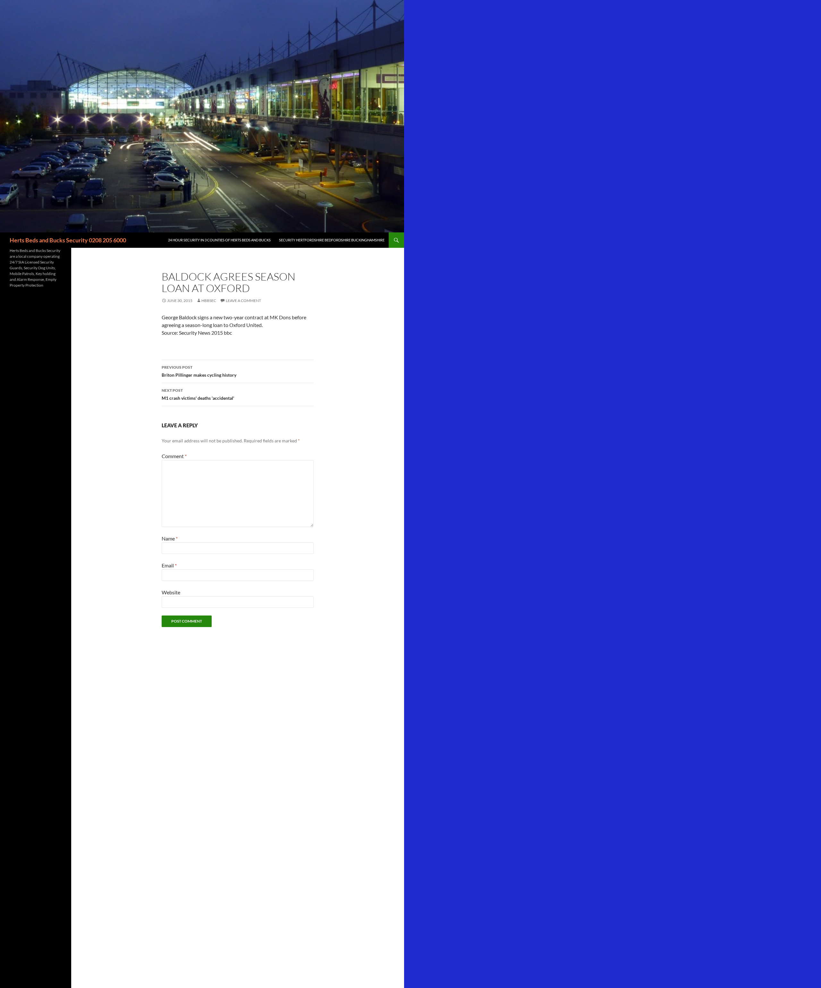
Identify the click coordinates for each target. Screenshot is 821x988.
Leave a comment (243, 300)
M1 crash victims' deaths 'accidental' (198, 394)
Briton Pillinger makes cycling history (199, 371)
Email (169, 565)
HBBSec (208, 300)
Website (171, 592)
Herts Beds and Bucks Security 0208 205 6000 (68, 240)
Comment (174, 456)
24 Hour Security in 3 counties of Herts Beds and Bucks (219, 240)
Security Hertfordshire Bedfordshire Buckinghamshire (332, 240)
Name (170, 538)
